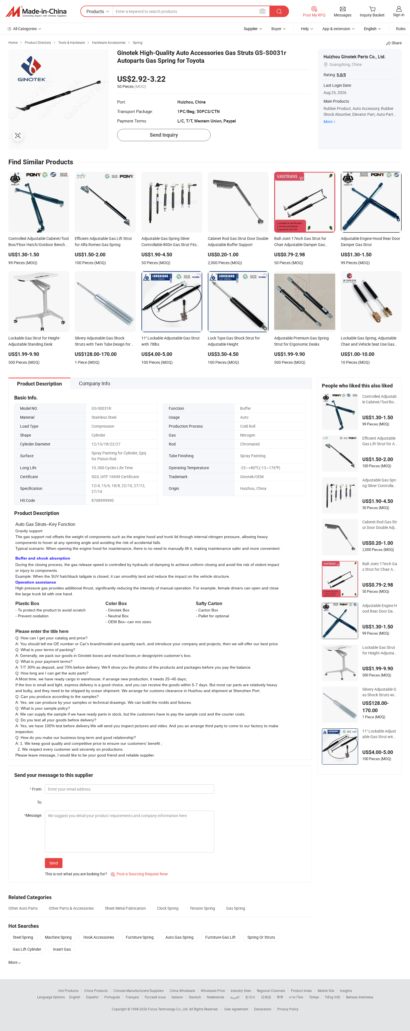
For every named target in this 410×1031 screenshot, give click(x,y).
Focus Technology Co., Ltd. (168, 1009)
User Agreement (236, 1009)
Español (92, 997)
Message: (33, 815)
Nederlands (215, 997)
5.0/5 (341, 75)
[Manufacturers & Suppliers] (36, 11)
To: (39, 802)
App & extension (336, 28)
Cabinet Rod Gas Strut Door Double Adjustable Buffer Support (379, 524)
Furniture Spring (140, 937)
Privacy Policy (287, 1009)
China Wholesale (182, 990)
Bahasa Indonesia (359, 997)
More (328, 121)
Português (112, 997)
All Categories (25, 28)
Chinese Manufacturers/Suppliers (139, 990)
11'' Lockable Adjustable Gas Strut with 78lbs (379, 733)
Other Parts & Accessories (71, 908)
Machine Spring (58, 937)
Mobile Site (326, 990)
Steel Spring (23, 937)
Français (132, 997)
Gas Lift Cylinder (27, 949)
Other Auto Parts (23, 908)
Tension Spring (202, 908)
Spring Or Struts (261, 937)
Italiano (177, 997)
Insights (346, 990)
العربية (234, 997)
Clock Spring (168, 908)
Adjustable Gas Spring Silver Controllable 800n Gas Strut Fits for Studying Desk (379, 482)
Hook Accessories (98, 937)
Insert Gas (62, 949)
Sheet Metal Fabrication (125, 908)
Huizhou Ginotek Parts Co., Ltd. (354, 57)
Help (305, 28)
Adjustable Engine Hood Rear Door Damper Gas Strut (379, 608)
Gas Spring (235, 908)
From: (36, 789)
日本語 (266, 997)
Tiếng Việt (332, 997)
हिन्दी (280, 997)
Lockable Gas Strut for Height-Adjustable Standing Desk (379, 650)
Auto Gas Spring (179, 937)
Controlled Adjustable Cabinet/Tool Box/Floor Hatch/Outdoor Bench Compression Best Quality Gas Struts (379, 399)
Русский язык (155, 997)
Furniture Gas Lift (220, 937)
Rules (401, 28)
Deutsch (195, 997)
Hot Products (68, 990)
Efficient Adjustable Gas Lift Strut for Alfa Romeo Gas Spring (379, 441)
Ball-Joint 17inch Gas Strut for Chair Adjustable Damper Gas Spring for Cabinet (379, 566)
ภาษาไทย (296, 997)
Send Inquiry (164, 135)
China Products (96, 990)
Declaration (262, 1009)
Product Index (301, 990)
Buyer (276, 28)
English (74, 997)
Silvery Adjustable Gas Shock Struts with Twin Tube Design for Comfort (379, 692)
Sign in (398, 14)
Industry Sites (241, 990)
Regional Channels (271, 990)
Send (53, 863)
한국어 (250, 997)
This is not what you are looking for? (76, 873)
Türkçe (314, 997)
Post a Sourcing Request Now (139, 873)
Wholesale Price (213, 990)
